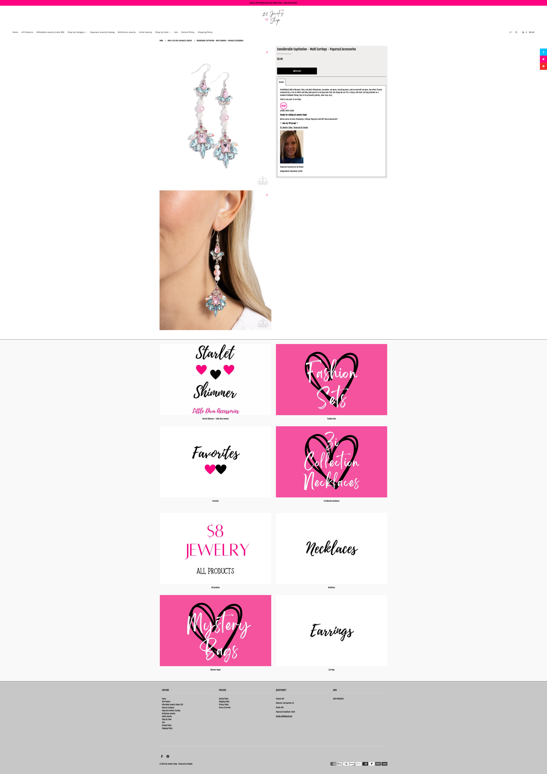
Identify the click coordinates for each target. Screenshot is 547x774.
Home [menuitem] (15, 32)
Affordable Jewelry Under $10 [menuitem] (50, 32)
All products (215, 587)
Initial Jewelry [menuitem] (145, 32)
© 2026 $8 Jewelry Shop (168, 764)
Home (161, 41)
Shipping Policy (167, 728)
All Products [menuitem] (27, 32)
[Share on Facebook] (543, 52)
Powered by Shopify (185, 764)
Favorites (215, 501)
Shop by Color (167, 719)
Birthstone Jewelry (168, 713)
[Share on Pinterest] (543, 66)
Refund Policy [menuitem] (187, 32)
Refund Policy (167, 725)
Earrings (331, 670)
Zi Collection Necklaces (331, 501)
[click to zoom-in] (267, 52)
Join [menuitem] (176, 32)
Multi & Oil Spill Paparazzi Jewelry (180, 41)
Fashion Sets (331, 419)
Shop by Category (168, 707)
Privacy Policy (224, 704)
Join (163, 722)
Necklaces (331, 587)
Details (281, 82)
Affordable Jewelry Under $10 (172, 704)
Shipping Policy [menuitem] (205, 32)
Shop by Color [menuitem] (162, 32)
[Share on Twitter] (543, 59)
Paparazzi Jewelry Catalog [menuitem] (102, 32)
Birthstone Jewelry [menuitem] (127, 32)
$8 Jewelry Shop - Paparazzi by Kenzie (283, 3)
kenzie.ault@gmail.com (284, 716)
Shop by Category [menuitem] (76, 32)
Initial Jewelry (167, 716)
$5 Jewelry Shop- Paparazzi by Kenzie (294, 127)
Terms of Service (225, 707)
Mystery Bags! (215, 670)
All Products (166, 701)
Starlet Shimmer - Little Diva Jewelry (215, 419)
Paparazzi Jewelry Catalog (171, 710)
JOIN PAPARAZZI (338, 699)
